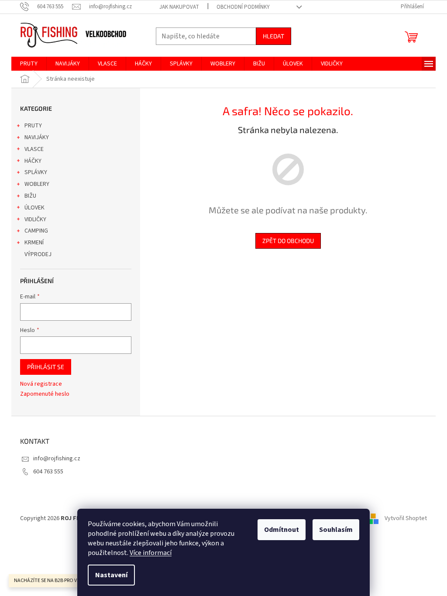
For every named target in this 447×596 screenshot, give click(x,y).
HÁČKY (32, 161)
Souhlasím (336, 529)
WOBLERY (36, 184)
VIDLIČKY (35, 219)
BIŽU (30, 196)
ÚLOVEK (34, 207)
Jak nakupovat (179, 7)
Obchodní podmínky (243, 7)
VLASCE (34, 149)
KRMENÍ (34, 242)
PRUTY (33, 125)
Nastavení (111, 575)
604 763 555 (48, 471)
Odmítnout (281, 529)
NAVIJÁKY (36, 137)
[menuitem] (28, 64)
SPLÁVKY (35, 172)
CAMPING (36, 230)
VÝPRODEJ (38, 254)
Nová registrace (41, 384)
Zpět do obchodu (288, 240)
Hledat (273, 36)
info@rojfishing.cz (56, 458)
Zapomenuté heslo (44, 394)
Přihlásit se (45, 366)
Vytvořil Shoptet (406, 518)
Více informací (151, 553)
